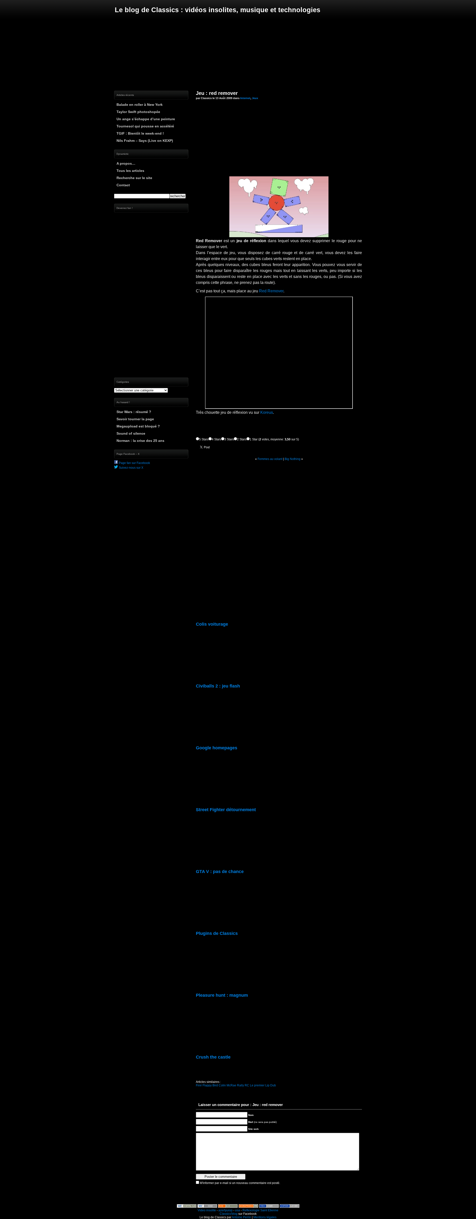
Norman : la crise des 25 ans (140, 441)
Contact (123, 185)
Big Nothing (292, 459)
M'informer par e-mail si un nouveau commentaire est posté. (240, 1183)
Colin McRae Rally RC (234, 1085)
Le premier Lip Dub (263, 1085)
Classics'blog (229, 1214)
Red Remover (271, 291)
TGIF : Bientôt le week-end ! (140, 133)
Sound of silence (131, 433)
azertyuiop (225, 1210)
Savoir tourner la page (135, 419)
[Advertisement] (238, 52)
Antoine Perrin (241, 1217)
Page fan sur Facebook (134, 463)
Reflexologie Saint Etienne (260, 1210)
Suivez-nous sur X (130, 467)
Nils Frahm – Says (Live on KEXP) (145, 141)
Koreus (266, 412)
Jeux (255, 98)
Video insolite (207, 1210)
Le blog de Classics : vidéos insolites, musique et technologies (217, 10)
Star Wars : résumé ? (134, 412)
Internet (245, 98)
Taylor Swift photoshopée (138, 112)
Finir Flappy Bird (207, 1085)
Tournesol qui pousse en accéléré (145, 126)
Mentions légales (264, 1217)
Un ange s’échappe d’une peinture (146, 119)
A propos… (126, 163)
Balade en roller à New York (140, 105)
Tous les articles (130, 171)
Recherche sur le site (134, 178)
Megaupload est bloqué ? (138, 426)
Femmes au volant (270, 459)
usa (237, 1210)
